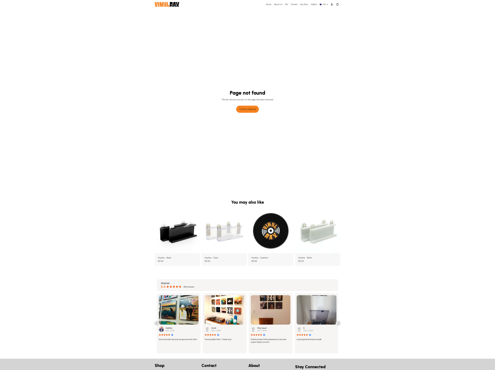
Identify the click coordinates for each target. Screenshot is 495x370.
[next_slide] (338, 323)
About (254, 365)
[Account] (332, 4)
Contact (209, 365)
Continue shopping (247, 109)
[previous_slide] (156, 323)
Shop (159, 365)
